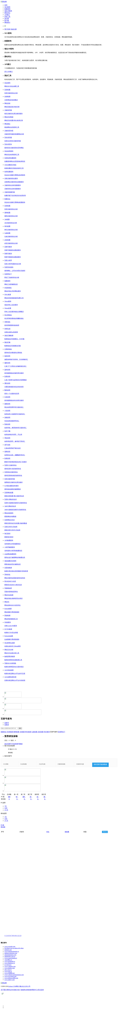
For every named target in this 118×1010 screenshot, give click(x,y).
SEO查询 (7, 7)
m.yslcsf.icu (7, 965)
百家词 (6, 725)
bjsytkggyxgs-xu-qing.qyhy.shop (14, 948)
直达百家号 (8, 744)
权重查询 (7, 9)
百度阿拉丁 (61, 732)
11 (17, 935)
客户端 (6, 20)
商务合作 (10, 990)
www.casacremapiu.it (10, 958)
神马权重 (28, 732)
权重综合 (4, 732)
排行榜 (6, 18)
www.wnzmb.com (9, 946)
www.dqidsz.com (9, 968)
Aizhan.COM (12, 986)
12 (19, 935)
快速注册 (14, 29)
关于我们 (4, 990)
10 (15, 935)
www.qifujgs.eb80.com (11, 978)
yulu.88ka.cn (8, 960)
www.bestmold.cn (9, 961)
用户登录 (7, 29)
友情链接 (28, 990)
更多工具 (7, 16)
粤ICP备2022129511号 (23, 986)
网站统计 (7, 22)
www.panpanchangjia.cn (11, 951)
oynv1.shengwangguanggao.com (14, 974)
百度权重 (10, 732)
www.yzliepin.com (9, 966)
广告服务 (22, 990)
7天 (5, 806)
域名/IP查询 (8, 11)
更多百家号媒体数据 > (100, 766)
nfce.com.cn (8, 970)
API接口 (7, 15)
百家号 (6, 723)
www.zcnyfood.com (10, 976)
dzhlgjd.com (8, 950)
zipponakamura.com (10, 955)
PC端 (2, 825)
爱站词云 (7, 13)
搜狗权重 (16, 732)
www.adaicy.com (9, 979)
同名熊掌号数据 (17, 744)
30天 (5, 808)
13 (20, 935)
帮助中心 (35, 990)
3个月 (6, 810)
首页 (5, 5)
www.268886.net (9, 973)
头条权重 (34, 732)
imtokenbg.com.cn (9, 956)
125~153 (12, 749)
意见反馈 (41, 990)
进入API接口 (8, 71)
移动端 (3, 827)
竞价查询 (47, 732)
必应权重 (41, 732)
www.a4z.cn (8, 971)
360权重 (22, 732)
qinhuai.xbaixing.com (10, 953)
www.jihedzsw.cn (9, 963)
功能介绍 (16, 990)
